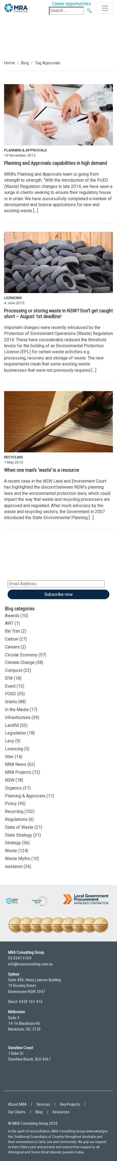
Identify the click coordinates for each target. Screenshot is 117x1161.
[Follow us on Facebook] (28, 1080)
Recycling (14, 811)
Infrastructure (17, 717)
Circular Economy (21, 654)
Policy (11, 803)
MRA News (15, 764)
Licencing (14, 748)
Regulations (16, 819)
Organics (13, 788)
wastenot (14, 866)
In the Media (17, 709)
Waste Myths (17, 858)
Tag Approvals (47, 63)
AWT (9, 623)
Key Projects (70, 1104)
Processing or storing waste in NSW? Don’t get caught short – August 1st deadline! (58, 313)
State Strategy (18, 835)
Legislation (15, 733)
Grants (11, 701)
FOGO (10, 693)
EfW (9, 678)
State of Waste (19, 827)
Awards (12, 615)
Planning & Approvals (25, 796)
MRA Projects (18, 772)
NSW (9, 780)
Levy (9, 740)
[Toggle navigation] (105, 8)
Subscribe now (58, 594)
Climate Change (20, 662)
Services (43, 1104)
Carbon (11, 639)
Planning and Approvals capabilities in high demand (55, 163)
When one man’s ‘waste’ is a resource (41, 470)
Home (9, 63)
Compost (13, 670)
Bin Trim (12, 631)
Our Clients (17, 1112)
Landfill (12, 725)
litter (9, 756)
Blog (25, 63)
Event (10, 686)
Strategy (13, 842)
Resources (61, 1112)
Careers (12, 647)
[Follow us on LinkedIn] (13, 1080)
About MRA (17, 1104)
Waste (11, 850)
